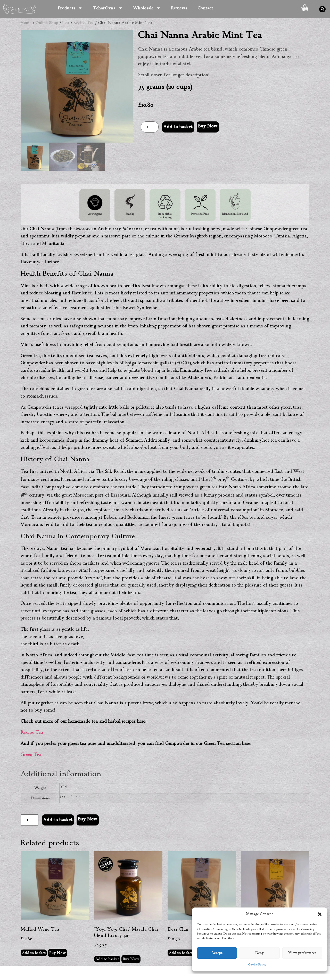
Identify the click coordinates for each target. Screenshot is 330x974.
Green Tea (31, 754)
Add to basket (178, 127)
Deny (259, 953)
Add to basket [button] (34, 953)
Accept (216, 953)
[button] (319, 914)
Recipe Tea (83, 22)
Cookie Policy (257, 965)
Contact (205, 8)
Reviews (179, 8)
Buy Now (208, 126)
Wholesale (143, 8)
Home (26, 22)
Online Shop (47, 22)
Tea (65, 22)
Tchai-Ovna (104, 8)
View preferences (302, 953)
